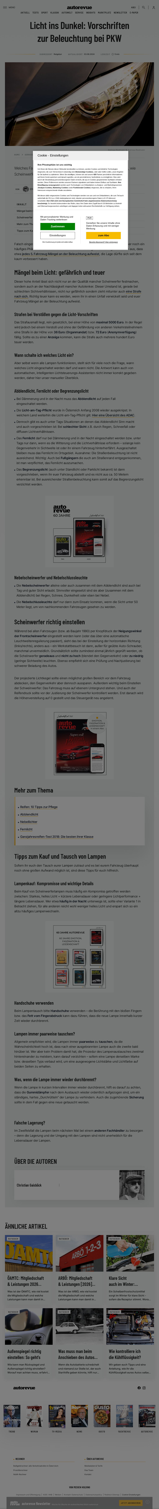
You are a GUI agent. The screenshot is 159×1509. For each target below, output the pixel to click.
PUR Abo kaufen (103, 235)
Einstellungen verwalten (57, 235)
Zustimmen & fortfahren (57, 226)
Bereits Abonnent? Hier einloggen (103, 242)
